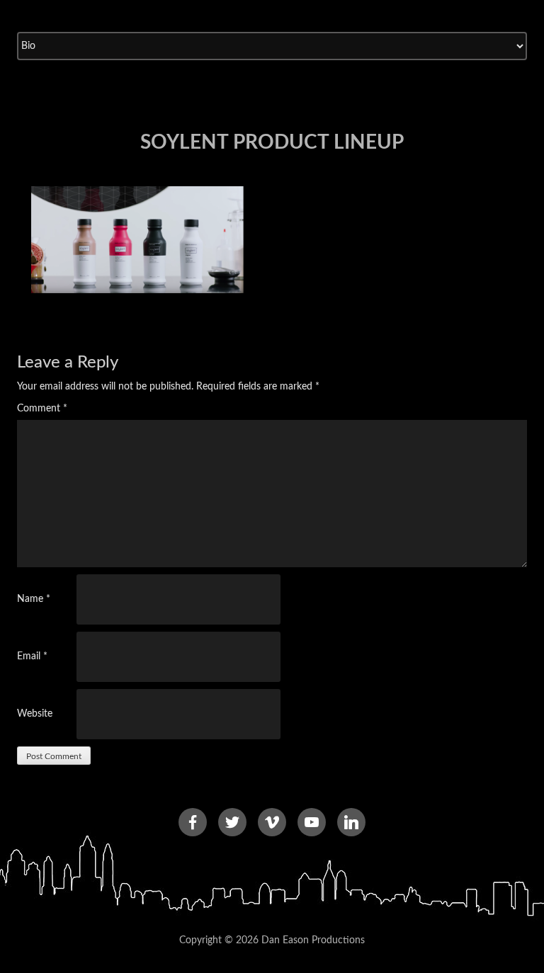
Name (33, 599)
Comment (42, 409)
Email (32, 656)
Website (34, 714)
